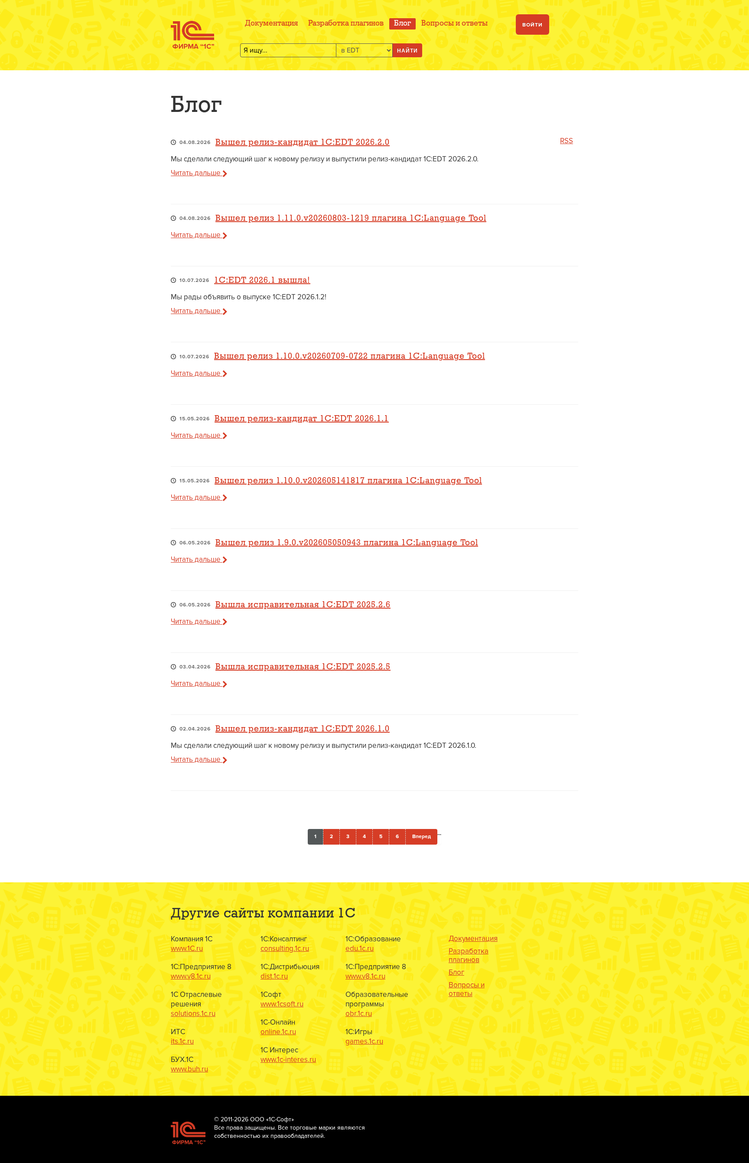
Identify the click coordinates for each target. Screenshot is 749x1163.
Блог (402, 23)
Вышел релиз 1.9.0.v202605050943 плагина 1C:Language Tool (346, 543)
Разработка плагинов (346, 23)
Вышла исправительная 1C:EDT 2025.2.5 (303, 667)
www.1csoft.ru (282, 1004)
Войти (532, 25)
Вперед (421, 836)
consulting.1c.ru (285, 948)
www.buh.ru (189, 1069)
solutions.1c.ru (193, 1013)
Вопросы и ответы (454, 23)
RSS (566, 140)
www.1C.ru (187, 948)
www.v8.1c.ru (191, 976)
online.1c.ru (278, 1031)
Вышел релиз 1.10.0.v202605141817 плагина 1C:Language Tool (348, 481)
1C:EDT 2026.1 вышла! (262, 280)
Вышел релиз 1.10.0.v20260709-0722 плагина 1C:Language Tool (349, 356)
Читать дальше (196, 172)
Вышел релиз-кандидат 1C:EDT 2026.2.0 (302, 142)
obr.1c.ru (358, 1013)
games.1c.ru (364, 1041)
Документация (271, 23)
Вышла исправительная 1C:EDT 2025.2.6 (303, 605)
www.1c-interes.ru (288, 1059)
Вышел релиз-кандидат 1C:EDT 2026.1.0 (302, 729)
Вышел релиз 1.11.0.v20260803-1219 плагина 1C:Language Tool (350, 218)
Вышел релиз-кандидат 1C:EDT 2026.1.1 (302, 419)
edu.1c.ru (359, 948)
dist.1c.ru (274, 976)
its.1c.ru (182, 1041)
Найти (407, 50)
